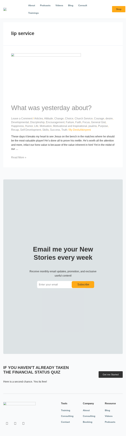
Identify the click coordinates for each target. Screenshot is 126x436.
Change (59, 118)
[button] (107, 9)
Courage (99, 118)
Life (36, 126)
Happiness (17, 126)
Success (55, 129)
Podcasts (45, 5)
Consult (82, 5)
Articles (38, 118)
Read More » (18, 157)
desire (109, 118)
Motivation (46, 126)
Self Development (30, 129)
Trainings (33, 13)
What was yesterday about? (51, 107)
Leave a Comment (21, 118)
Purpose (103, 126)
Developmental (20, 122)
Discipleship (37, 122)
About (31, 5)
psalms (92, 126)
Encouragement (55, 122)
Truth (64, 129)
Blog (70, 5)
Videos (59, 5)
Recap (15, 129)
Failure (70, 122)
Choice (69, 118)
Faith (78, 122)
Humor (29, 126)
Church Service (84, 118)
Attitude (48, 118)
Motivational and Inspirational (70, 126)
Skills (45, 129)
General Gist (98, 122)
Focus (86, 122)
